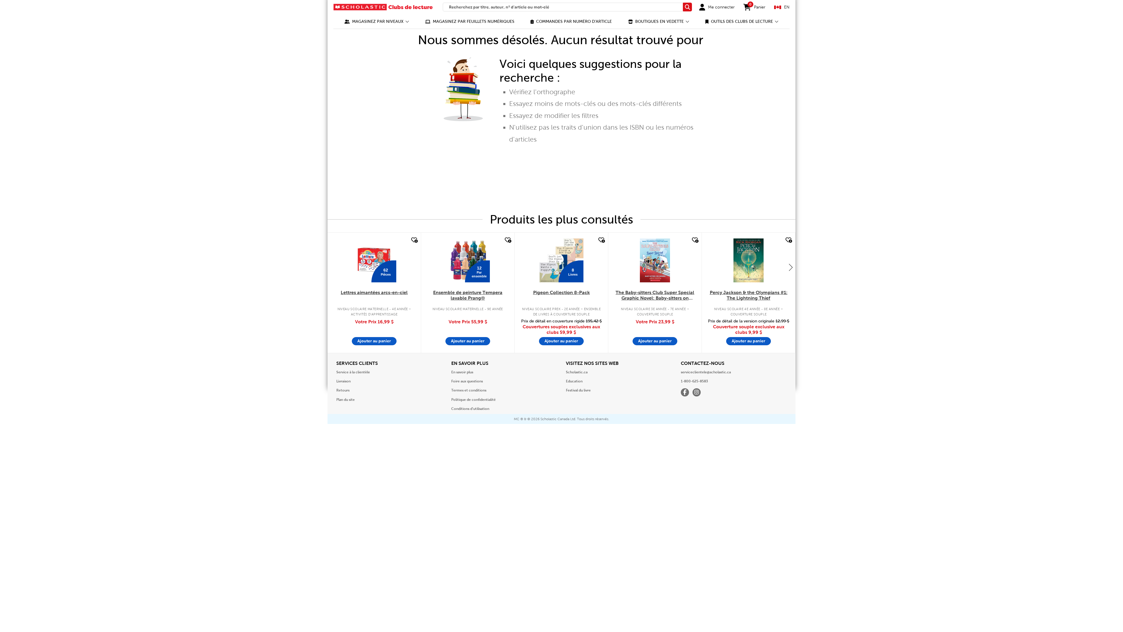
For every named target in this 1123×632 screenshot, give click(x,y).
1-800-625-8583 (694, 381)
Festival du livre (578, 390)
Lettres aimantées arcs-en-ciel (374, 292)
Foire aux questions (467, 381)
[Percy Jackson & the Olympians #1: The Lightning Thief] (748, 260)
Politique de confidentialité (473, 400)
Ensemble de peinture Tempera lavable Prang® (467, 295)
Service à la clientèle (353, 372)
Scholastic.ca (577, 372)
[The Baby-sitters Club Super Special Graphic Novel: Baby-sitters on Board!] (655, 260)
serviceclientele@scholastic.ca (706, 372)
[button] (377, 21)
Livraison (343, 381)
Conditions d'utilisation (470, 409)
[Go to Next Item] (791, 267)
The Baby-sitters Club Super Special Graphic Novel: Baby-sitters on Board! (655, 295)
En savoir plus (462, 372)
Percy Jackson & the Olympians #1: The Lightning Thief (749, 295)
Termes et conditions (468, 390)
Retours (342, 390)
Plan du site (345, 400)
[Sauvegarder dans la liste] (414, 240)
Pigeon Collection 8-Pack (561, 292)
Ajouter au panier (374, 341)
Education (574, 381)
